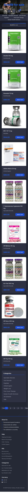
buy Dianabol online (6, 472)
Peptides (6, 17)
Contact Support (5, 444)
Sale (5, 399)
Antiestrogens (8, 386)
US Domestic (7, 396)
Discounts (4, 15)
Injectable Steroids (13, 15)
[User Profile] (9, 11)
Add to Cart (20, 62)
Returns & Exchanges (7, 439)
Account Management (7, 456)
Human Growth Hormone (14, 19)
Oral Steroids (22, 15)
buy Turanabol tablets (7, 468)
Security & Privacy (6, 453)
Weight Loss (7, 388)
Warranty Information (6, 458)
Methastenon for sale (7, 470)
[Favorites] (14, 11)
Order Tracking (5, 442)
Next (26, 408)
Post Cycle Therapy (19, 17)
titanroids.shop (5, 451)
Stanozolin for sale (6, 465)
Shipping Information (6, 437)
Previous (3, 408)
